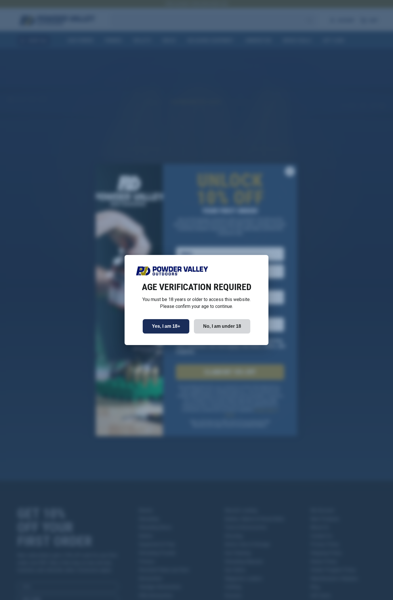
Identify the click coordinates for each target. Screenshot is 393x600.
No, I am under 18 (222, 326)
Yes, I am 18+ (166, 326)
